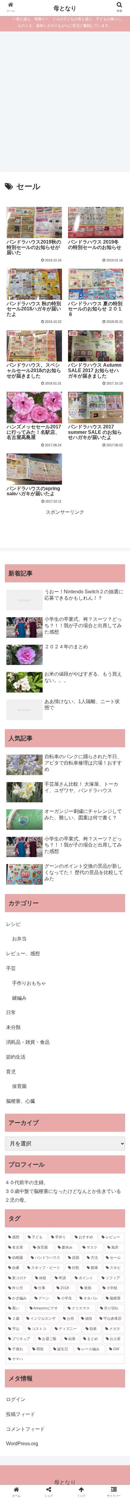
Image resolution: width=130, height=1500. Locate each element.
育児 (11, 1071)
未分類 (13, 1027)
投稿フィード (20, 1414)
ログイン (15, 1399)
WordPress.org (22, 1443)
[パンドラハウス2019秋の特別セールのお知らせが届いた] (80, 1177)
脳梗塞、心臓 (20, 1101)
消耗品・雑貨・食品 (28, 1042)
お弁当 (19, 938)
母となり (65, 8)
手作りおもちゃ (29, 983)
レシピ (13, 924)
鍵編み (19, 998)
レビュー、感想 (23, 953)
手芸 (11, 968)
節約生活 (15, 1056)
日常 (11, 1012)
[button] (117, 881)
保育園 (19, 1086)
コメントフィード (25, 1429)
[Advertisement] (65, 104)
